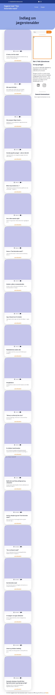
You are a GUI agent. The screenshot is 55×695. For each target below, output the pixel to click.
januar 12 (17, 346)
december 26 (17, 645)
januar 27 (17, 280)
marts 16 (17, 149)
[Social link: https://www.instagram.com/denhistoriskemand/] (41, 2)
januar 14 (17, 313)
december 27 (17, 579)
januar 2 (17, 444)
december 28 (17, 546)
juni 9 (17, 116)
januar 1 (17, 477)
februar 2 (17, 248)
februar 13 (17, 215)
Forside (36, 7)
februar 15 (17, 182)
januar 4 (17, 412)
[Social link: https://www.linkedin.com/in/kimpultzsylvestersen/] (39, 2)
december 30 (17, 512)
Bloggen (43, 7)
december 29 (17, 51)
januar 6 (17, 379)
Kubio (46, 693)
